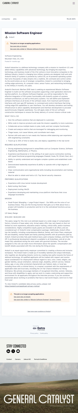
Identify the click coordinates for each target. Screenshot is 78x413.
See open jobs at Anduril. (18, 46)
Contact (9, 359)
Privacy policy (34, 333)
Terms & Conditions (40, 359)
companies (6, 19)
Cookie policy (44, 333)
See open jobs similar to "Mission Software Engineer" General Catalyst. (33, 49)
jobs (14, 19)
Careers (17, 359)
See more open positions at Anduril (39, 311)
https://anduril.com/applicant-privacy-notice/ (22, 286)
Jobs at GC (27, 359)
